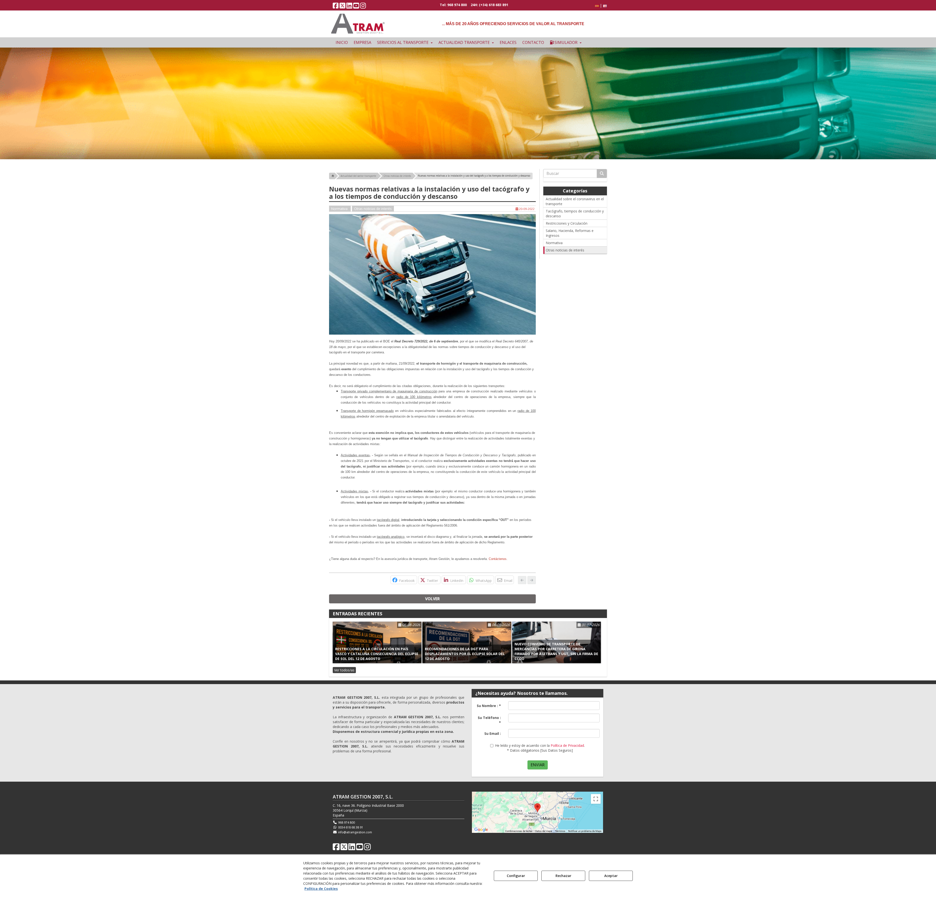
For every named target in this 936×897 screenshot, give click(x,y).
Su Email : (492, 733)
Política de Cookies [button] (321, 888)
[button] (336, 6)
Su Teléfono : (489, 720)
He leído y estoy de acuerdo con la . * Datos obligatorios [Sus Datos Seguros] (540, 748)
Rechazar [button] (563, 875)
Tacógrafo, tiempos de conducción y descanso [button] (575, 213)
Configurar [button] (516, 875)
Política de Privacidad (567, 745)
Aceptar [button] (611, 875)
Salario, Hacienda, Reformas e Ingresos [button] (570, 233)
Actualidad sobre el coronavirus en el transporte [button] (575, 201)
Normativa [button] (340, 208)
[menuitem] (600, 5)
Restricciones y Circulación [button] (566, 223)
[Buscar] (602, 173)
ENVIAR (538, 764)
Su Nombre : (489, 705)
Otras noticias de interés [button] (373, 208)
